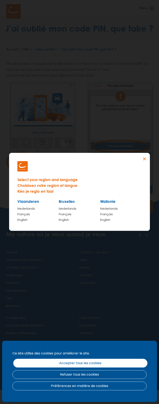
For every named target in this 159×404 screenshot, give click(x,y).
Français (23, 214)
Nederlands (26, 208)
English (22, 220)
